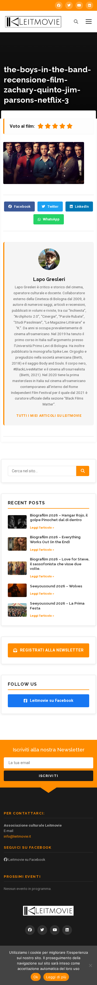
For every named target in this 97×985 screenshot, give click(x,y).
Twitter (52, 206)
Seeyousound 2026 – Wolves (56, 586)
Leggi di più (56, 977)
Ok (35, 977)
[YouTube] (79, 5)
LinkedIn (82, 206)
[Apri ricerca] (76, 21)
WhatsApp (51, 219)
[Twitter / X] (69, 5)
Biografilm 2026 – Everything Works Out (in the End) (55, 539)
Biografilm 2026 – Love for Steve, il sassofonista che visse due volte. (59, 564)
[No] (90, 965)
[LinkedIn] (89, 5)
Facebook (22, 206)
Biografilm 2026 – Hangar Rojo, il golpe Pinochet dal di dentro (59, 517)
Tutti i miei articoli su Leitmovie (48, 416)
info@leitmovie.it (17, 836)
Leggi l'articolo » (42, 527)
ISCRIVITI (48, 776)
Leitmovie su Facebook (26, 859)
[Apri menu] (88, 21)
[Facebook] (59, 5)
